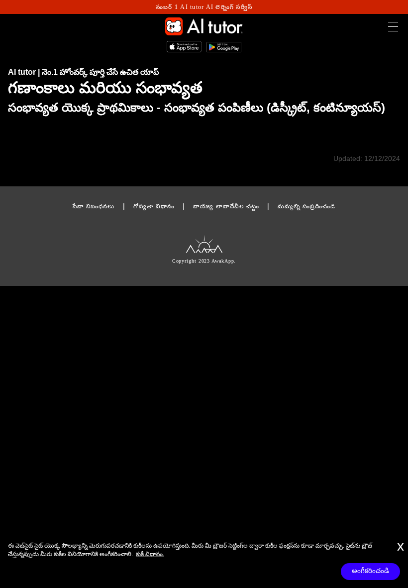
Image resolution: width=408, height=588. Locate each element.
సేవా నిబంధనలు (94, 206)
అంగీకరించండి (370, 571)
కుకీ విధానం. (150, 554)
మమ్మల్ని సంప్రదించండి (306, 206)
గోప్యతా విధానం (154, 206)
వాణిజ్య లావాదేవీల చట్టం (226, 206)
